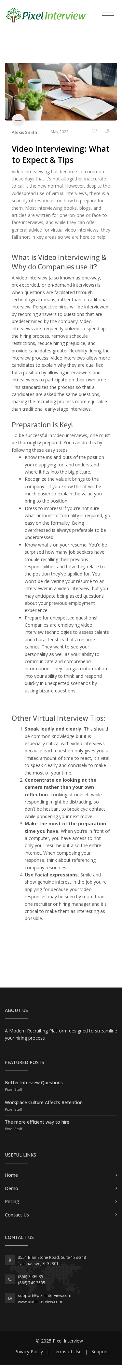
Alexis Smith (24, 132)
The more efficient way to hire (37, 1122)
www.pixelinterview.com (40, 1301)
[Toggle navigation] (108, 12)
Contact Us (17, 1215)
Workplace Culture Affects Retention (44, 1102)
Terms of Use (67, 1351)
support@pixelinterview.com (44, 1295)
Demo (11, 1188)
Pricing (12, 1201)
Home (11, 1175)
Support (99, 1351)
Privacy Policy (28, 1351)
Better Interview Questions (34, 1082)
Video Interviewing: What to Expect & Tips (61, 154)
